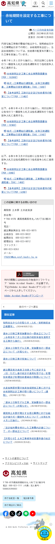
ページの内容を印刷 (43, 30)
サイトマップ (40, 463)
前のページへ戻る (28, 307)
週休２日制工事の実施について (19, 359)
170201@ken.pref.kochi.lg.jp (20, 257)
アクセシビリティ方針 (17, 463)
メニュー (51, 6)
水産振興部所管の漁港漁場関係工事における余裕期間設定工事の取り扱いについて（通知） (26, 391)
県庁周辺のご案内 (13, 505)
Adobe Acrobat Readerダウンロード (23, 296)
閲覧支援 (35, 6)
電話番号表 (28, 498)
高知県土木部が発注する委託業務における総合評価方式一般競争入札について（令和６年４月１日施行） (26, 417)
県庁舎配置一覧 (12, 498)
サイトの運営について (17, 458)
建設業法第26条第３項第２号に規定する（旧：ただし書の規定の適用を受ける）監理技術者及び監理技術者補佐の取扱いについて (26, 373)
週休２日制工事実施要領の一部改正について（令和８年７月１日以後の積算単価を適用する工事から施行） (26, 337)
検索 (43, 6)
